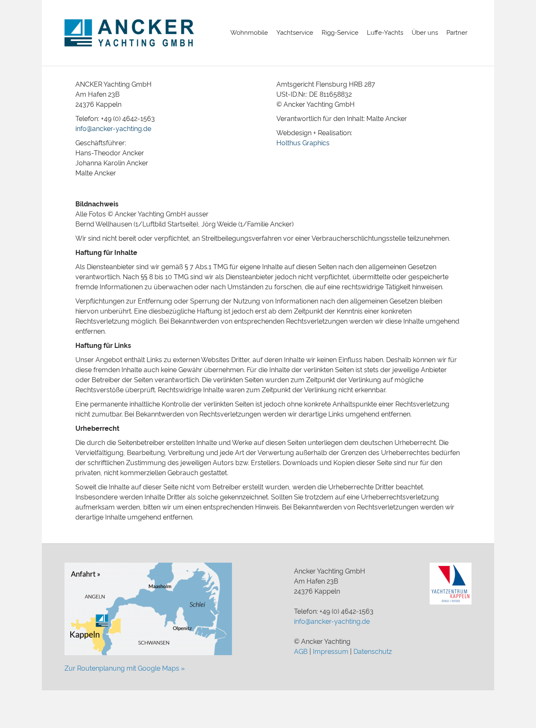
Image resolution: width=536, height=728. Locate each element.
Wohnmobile (249, 32)
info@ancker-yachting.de (113, 129)
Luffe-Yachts (385, 32)
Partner (456, 32)
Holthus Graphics (303, 143)
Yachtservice (294, 32)
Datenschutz (372, 652)
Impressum (330, 652)
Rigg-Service (340, 32)
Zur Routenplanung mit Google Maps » (124, 668)
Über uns (425, 32)
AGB (301, 652)
